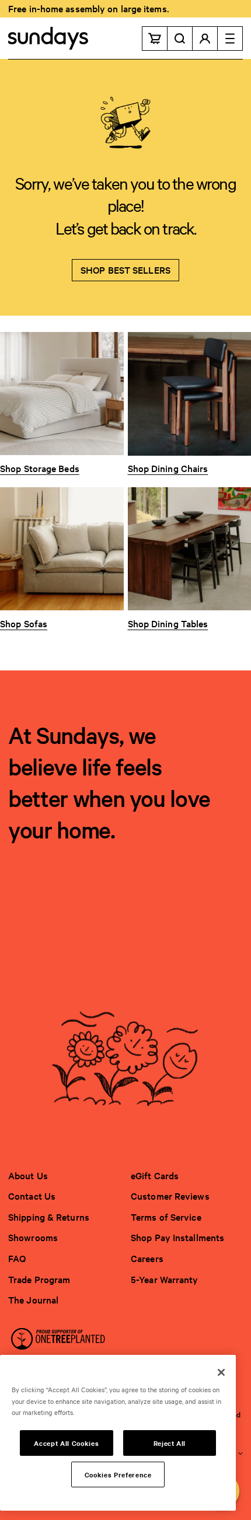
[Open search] (180, 38)
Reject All (170, 1443)
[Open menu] (230, 38)
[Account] (205, 38)
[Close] (221, 1372)
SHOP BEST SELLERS (125, 269)
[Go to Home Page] (48, 38)
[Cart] (155, 38)
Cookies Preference (118, 1474)
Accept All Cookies (66, 1443)
